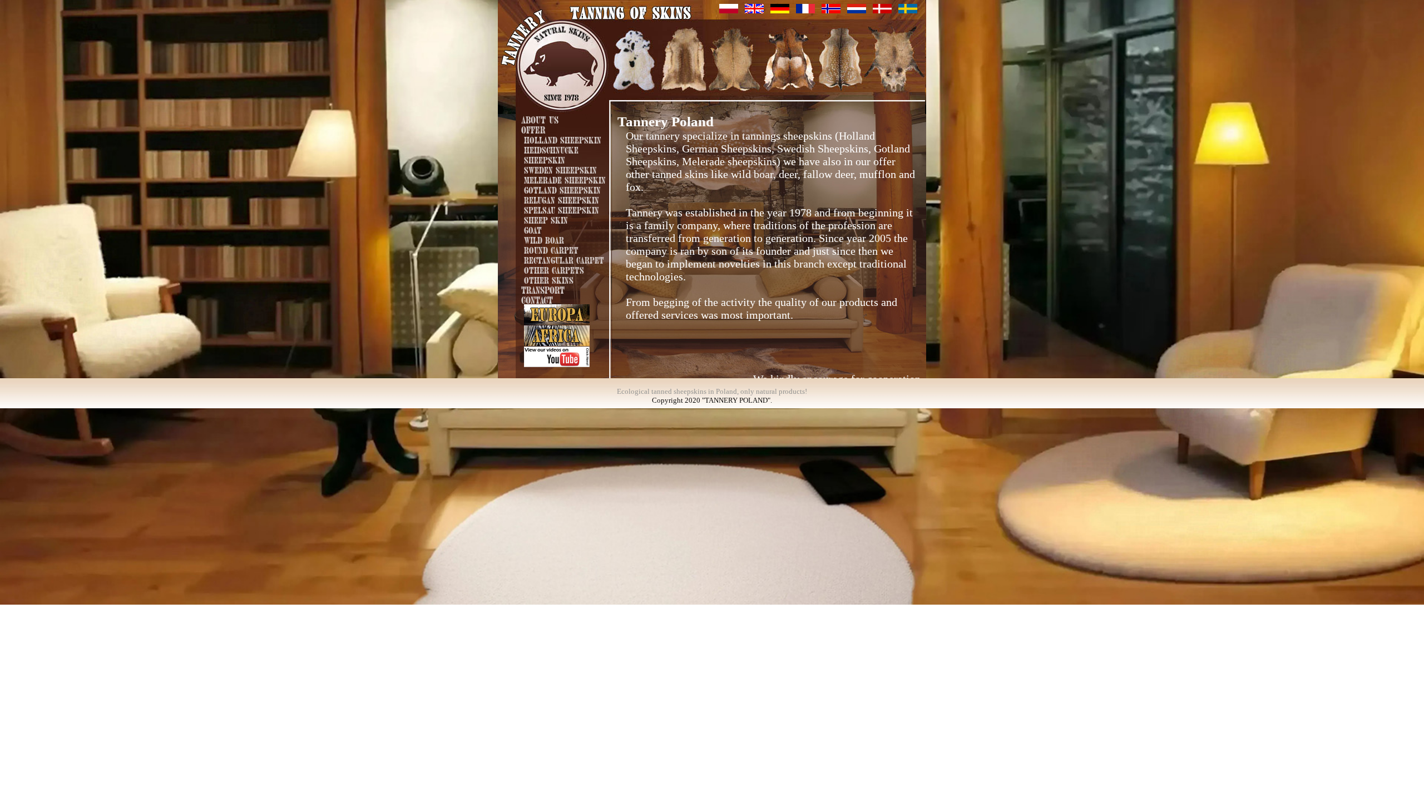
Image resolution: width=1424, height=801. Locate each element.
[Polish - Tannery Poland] (728, 10)
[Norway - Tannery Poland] (831, 10)
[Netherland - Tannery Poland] (856, 10)
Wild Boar (544, 239)
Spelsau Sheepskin (561, 209)
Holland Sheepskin (562, 139)
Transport (543, 289)
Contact (537, 299)
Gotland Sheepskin (562, 189)
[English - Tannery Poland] (754, 10)
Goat (533, 229)
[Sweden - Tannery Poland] (907, 10)
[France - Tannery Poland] (805, 10)
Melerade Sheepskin (565, 179)
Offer (533, 128)
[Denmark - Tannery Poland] (882, 10)
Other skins (548, 279)
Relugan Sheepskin (561, 199)
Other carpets (554, 269)
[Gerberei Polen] (779, 10)
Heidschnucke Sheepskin (551, 154)
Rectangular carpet (564, 259)
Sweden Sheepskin (560, 169)
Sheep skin (546, 219)
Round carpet (551, 249)
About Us (539, 118)
